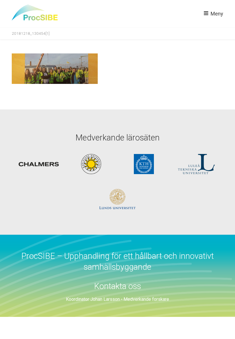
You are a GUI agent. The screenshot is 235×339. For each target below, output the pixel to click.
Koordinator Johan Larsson (93, 299)
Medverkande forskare (146, 299)
